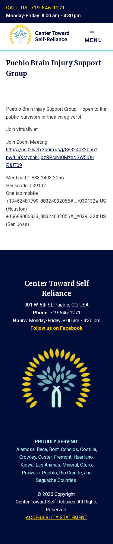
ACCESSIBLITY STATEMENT (56, 517)
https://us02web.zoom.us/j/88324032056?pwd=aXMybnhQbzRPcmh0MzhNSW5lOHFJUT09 (51, 157)
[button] (93, 36)
